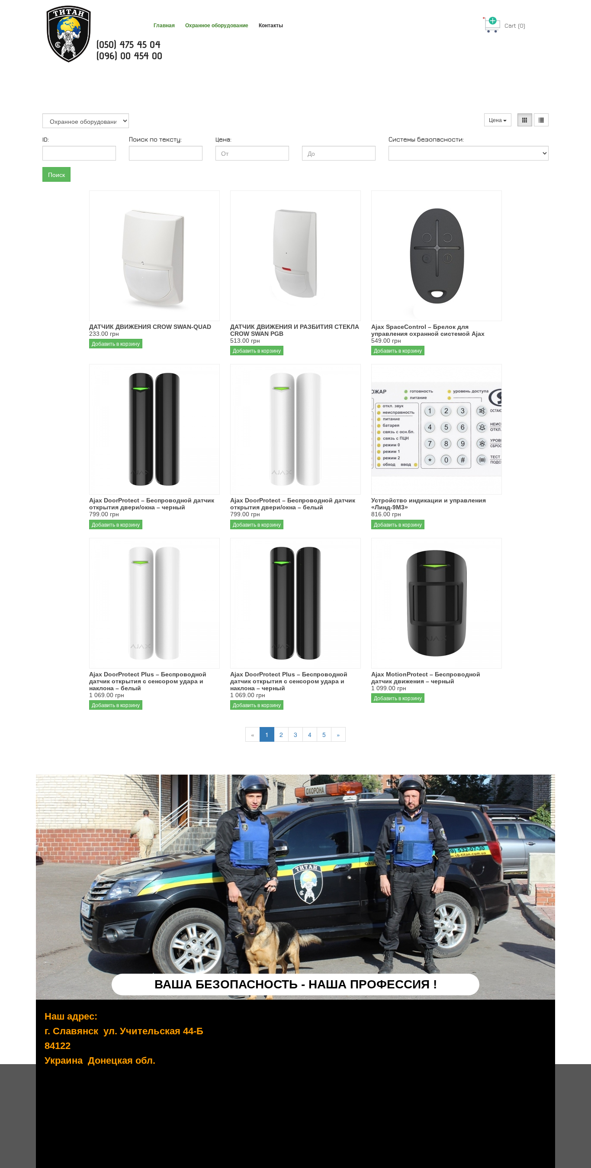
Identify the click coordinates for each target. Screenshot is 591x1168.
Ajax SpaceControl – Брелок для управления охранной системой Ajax (428, 330)
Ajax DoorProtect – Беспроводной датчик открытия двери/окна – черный (151, 504)
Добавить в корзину (116, 343)
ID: (45, 139)
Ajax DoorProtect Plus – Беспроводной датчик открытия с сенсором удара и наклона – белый (147, 681)
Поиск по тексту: (155, 139)
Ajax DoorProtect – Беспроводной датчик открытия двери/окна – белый (292, 504)
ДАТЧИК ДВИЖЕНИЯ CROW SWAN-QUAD (150, 326)
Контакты (271, 26)
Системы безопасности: (426, 139)
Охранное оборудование (216, 26)
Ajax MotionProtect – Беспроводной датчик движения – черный (425, 678)
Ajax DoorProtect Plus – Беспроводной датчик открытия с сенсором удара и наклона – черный (288, 681)
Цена (496, 119)
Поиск (56, 174)
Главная (164, 26)
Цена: (223, 139)
